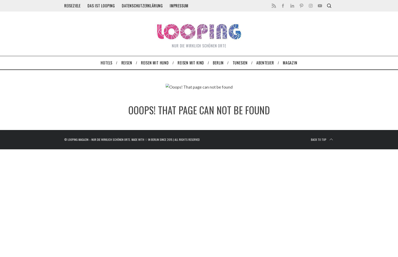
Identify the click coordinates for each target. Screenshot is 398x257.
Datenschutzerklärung (142, 6)
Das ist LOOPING (101, 6)
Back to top (318, 139)
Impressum (179, 6)
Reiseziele (72, 6)
